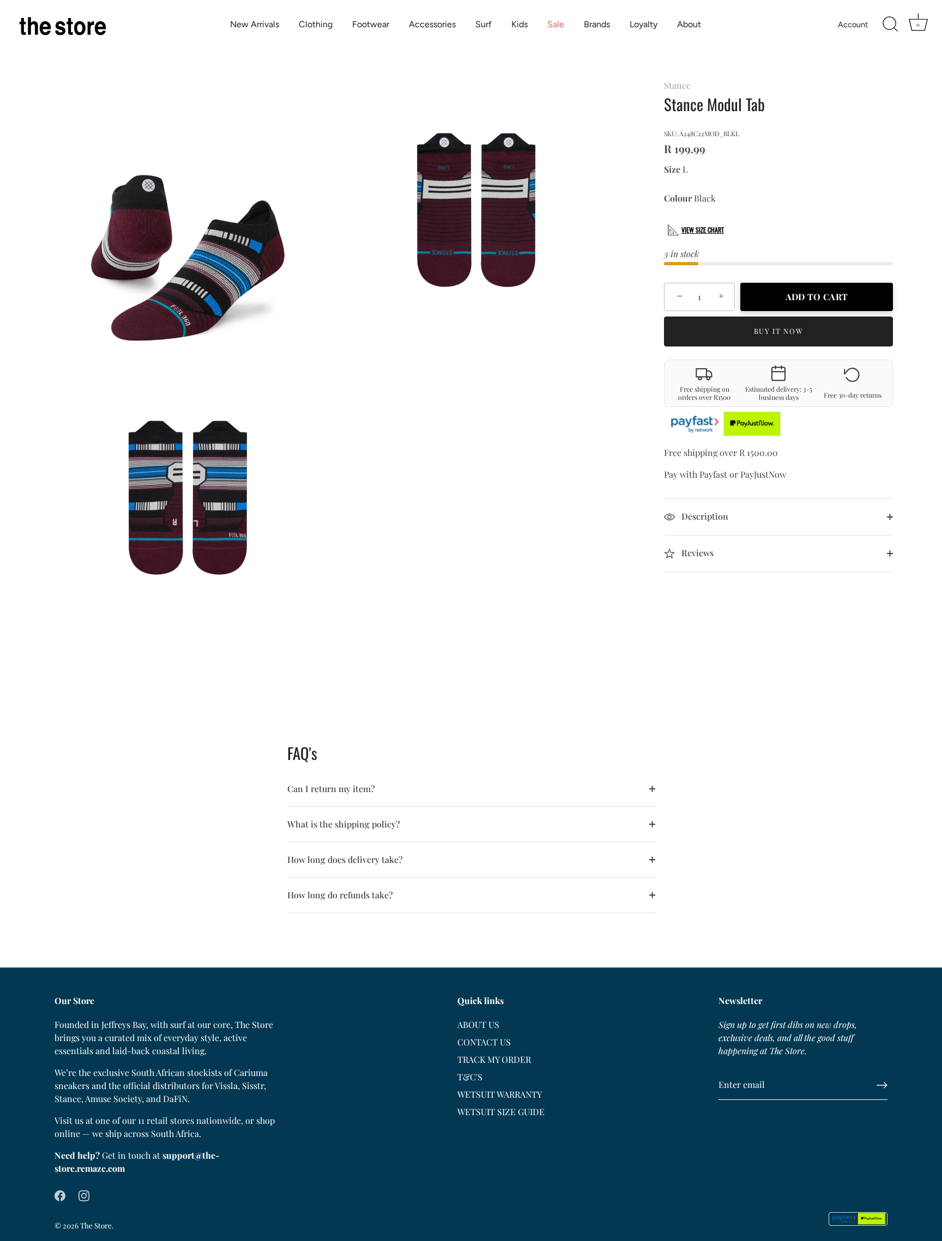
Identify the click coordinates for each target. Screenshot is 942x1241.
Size (672, 169)
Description (703, 516)
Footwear (370, 24)
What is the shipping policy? (343, 824)
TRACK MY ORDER (494, 1059)
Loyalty (643, 24)
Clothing (316, 24)
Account (853, 24)
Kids (519, 24)
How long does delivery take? (345, 859)
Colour (678, 198)
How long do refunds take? (340, 895)
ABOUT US (478, 1024)
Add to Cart (817, 296)
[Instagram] (83, 1194)
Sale (555, 24)
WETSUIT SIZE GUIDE (501, 1111)
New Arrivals (254, 24)
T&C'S (469, 1076)
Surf (483, 24)
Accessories (432, 24)
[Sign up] (882, 1085)
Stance (677, 85)
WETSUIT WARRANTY (499, 1094)
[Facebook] (60, 1194)
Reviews (696, 552)
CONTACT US (484, 1042)
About (689, 24)
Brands (597, 24)
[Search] (890, 24)
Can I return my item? (331, 788)
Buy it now (779, 331)
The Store (96, 1225)
